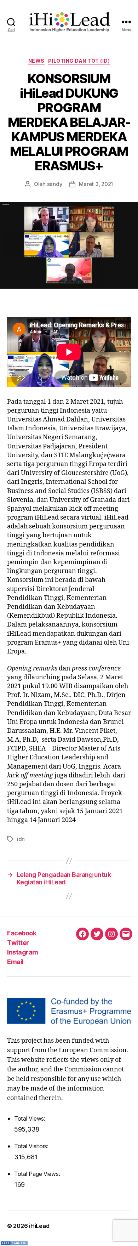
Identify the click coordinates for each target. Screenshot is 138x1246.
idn (21, 839)
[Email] (126, 934)
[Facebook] (82, 934)
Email (15, 961)
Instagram (22, 952)
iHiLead (39, 1225)
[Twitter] (97, 934)
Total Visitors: (32, 1146)
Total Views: (30, 1118)
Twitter (18, 942)
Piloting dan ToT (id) (79, 61)
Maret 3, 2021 (96, 184)
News (36, 61)
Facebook (21, 933)
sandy (55, 184)
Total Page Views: (38, 1173)
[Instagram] (111, 934)
